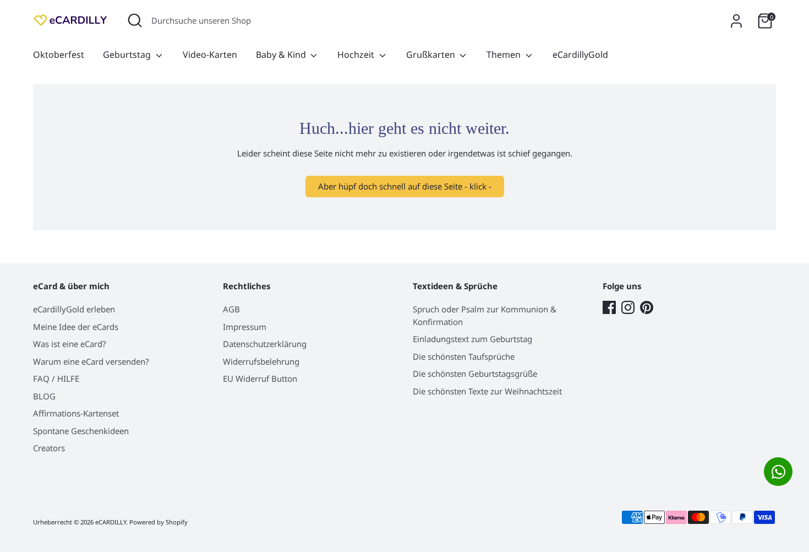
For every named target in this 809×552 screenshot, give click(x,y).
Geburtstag (128, 54)
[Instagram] (628, 307)
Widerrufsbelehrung (261, 361)
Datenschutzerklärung (265, 343)
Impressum (244, 326)
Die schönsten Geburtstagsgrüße (475, 373)
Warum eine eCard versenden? (91, 361)
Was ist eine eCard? (69, 343)
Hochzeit (356, 54)
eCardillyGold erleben (74, 309)
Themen (505, 54)
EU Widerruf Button (260, 378)
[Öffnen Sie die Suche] (135, 20)
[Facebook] (609, 307)
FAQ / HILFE (56, 378)
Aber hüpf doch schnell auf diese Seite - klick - (404, 186)
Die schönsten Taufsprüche (464, 356)
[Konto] (736, 21)
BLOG (44, 396)
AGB (231, 309)
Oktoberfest (58, 54)
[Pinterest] (646, 307)
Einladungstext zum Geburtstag (472, 338)
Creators (49, 447)
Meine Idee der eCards (75, 326)
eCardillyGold (580, 54)
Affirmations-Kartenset (76, 413)
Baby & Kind (282, 54)
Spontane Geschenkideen (81, 430)
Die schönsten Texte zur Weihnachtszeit (487, 391)
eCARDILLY (110, 522)
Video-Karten (210, 54)
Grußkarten (431, 54)
